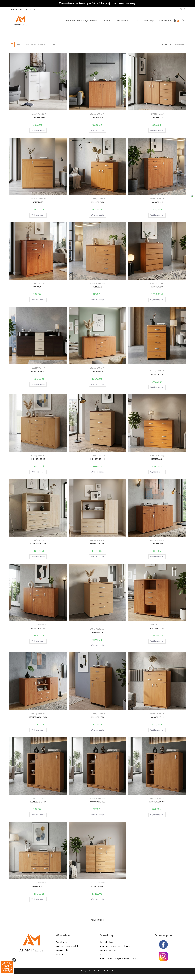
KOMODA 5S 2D (97, 372)
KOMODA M (38, 287)
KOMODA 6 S (157, 287)
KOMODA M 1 (157, 202)
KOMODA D (97, 287)
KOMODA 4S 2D (38, 459)
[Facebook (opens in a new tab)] (181, 9)
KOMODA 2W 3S (157, 628)
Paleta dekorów (16, 9)
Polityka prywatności (67, 946)
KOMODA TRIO (38, 118)
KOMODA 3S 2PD (97, 544)
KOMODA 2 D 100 (157, 802)
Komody (34, 114)
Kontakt (32, 9)
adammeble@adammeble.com (121, 958)
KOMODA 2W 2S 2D (38, 717)
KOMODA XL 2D (97, 118)
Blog (25, 9)
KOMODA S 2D (97, 202)
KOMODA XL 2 (157, 118)
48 (174, 45)
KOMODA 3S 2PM (38, 544)
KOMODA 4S (156, 459)
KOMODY (41, 114)
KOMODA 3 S (97, 632)
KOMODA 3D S (157, 544)
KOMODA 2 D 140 (38, 802)
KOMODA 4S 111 (97, 459)
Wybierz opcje (38, 130)
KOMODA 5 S (157, 374)
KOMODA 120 (97, 886)
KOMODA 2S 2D (157, 717)
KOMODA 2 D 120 (97, 802)
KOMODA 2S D (97, 717)
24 (170, 45)
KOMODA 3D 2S (38, 628)
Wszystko (180, 45)
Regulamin (61, 942)
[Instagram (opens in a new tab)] (184, 9)
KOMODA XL (38, 202)
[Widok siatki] (12, 44)
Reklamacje (62, 950)
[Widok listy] (18, 44)
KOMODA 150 (38, 886)
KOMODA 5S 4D (38, 372)
